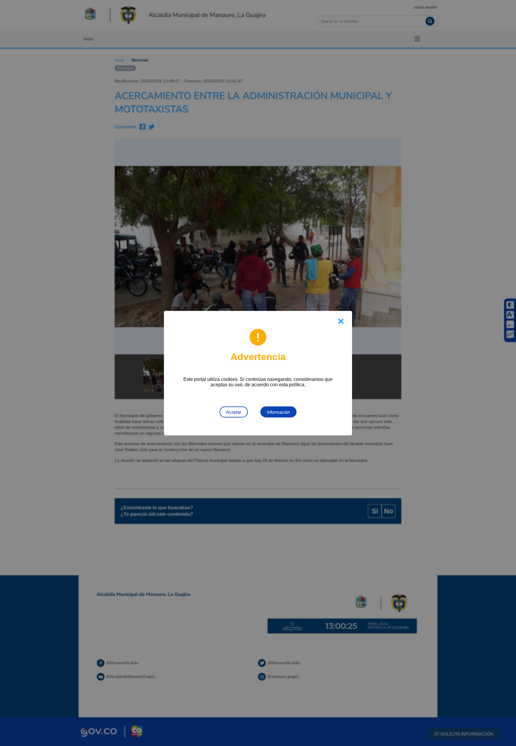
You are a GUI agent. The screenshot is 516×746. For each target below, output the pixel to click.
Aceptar (233, 411)
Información (278, 411)
